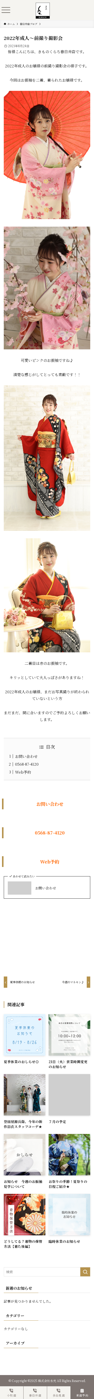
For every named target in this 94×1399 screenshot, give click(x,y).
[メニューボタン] (6, 10)
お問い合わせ (26, 756)
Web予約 (23, 772)
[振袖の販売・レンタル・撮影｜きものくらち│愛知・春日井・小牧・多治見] (43, 5)
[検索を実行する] (85, 1271)
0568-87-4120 (27, 764)
